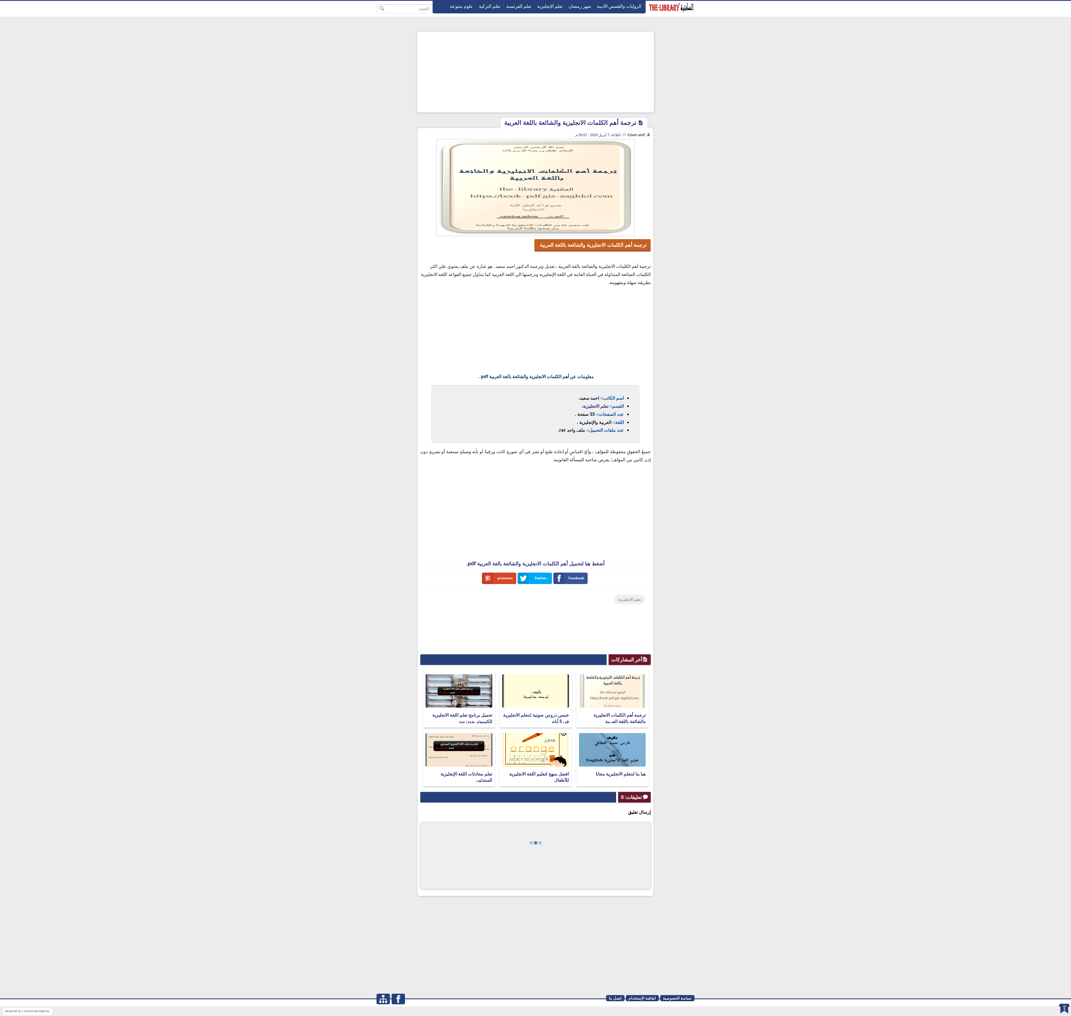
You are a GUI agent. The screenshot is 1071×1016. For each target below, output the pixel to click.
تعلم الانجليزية (595, 406)
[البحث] (382, 8)
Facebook (576, 578)
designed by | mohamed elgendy (27, 1011)
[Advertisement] (535, 72)
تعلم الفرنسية (518, 6)
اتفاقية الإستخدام (642, 998)
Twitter (541, 578)
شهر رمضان (579, 6)
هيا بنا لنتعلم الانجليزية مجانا (621, 774)
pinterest (505, 578)
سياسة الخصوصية (677, 998)
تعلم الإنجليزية (550, 6)
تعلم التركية (489, 6)
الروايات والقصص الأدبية (619, 6)
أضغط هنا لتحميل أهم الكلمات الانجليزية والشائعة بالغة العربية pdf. (535, 563)
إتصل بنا (615, 998)
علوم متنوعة (461, 6)
